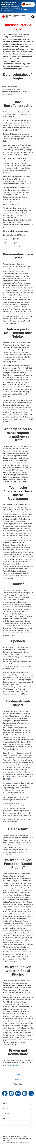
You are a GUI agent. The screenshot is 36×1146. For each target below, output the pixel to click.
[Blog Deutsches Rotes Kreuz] (24, 1093)
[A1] (10, 779)
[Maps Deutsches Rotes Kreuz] (31, 1093)
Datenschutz (24, 1136)
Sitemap (17, 1136)
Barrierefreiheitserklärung (10, 1138)
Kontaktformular (12, 1065)
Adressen (5, 1136)
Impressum (21, 1138)
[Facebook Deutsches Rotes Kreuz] (5, 1093)
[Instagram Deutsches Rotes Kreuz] (18, 1093)
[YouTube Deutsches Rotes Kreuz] (11, 1093)
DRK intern (6, 1140)
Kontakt (11, 1136)
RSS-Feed (29, 1138)
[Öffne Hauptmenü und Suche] (33, 17)
